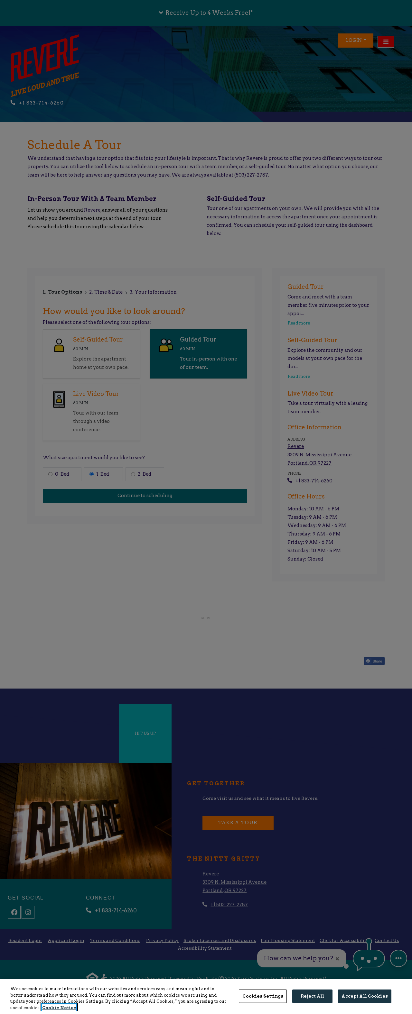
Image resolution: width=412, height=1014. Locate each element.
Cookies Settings (262, 996)
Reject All (312, 996)
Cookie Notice (59, 1007)
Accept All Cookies (365, 996)
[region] (206, 996)
